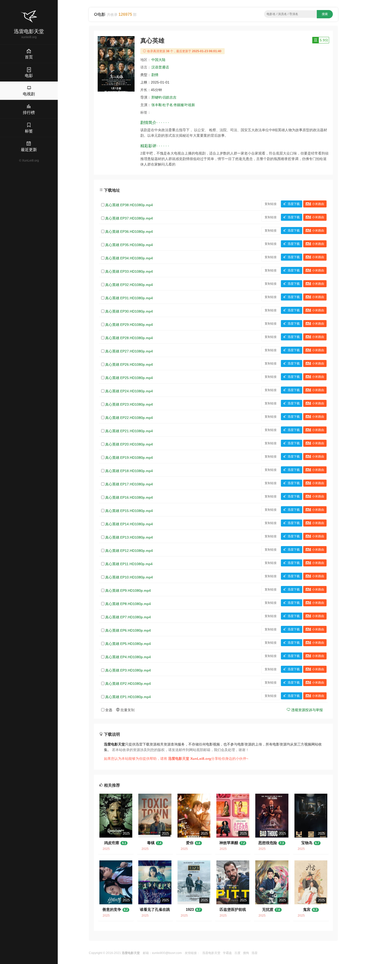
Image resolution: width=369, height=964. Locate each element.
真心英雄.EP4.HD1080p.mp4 (128, 657)
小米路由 (318, 204)
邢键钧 (156, 97)
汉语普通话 (160, 67)
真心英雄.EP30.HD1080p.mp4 (129, 311)
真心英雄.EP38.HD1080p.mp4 (129, 205)
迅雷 (255, 953)
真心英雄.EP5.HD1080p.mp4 (128, 644)
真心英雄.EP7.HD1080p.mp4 (128, 617)
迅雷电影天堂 (211, 953)
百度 (237, 953)
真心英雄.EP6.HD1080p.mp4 (128, 630)
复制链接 (271, 204)
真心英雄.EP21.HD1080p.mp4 (129, 431)
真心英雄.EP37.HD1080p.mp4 (129, 218)
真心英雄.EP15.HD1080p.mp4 (129, 511)
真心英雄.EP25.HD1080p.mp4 (129, 378)
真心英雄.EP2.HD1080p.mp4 (128, 684)
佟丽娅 (178, 105)
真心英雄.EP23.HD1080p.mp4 (129, 404)
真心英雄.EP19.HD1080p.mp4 (129, 458)
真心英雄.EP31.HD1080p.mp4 (129, 298)
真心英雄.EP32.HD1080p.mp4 (129, 285)
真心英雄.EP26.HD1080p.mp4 (129, 364)
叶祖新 (189, 105)
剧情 (154, 75)
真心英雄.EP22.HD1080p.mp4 (129, 418)
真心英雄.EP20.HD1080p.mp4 (129, 444)
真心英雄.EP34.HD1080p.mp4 (129, 258)
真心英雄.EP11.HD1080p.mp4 (129, 564)
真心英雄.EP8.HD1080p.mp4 (128, 604)
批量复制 (127, 710)
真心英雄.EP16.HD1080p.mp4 (129, 497)
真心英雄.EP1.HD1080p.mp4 (128, 697)
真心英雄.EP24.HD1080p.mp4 (129, 391)
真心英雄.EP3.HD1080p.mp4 (128, 670)
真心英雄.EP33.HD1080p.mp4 (129, 271)
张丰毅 (156, 105)
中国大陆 (158, 60)
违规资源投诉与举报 (306, 710)
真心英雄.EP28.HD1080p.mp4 (129, 338)
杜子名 (167, 105)
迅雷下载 (294, 204)
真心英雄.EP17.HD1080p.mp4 (129, 484)
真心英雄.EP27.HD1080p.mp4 (129, 351)
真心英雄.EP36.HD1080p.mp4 (129, 232)
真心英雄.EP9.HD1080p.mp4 (128, 590)
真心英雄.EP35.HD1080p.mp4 (129, 245)
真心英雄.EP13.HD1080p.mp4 (129, 537)
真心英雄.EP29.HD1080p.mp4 (129, 325)
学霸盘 (227, 953)
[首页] (29, 16)
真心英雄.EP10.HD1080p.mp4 (129, 577)
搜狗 (246, 953)
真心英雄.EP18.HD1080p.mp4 (129, 471)
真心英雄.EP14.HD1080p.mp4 (129, 524)
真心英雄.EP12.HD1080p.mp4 (129, 551)
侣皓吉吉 (169, 97)
